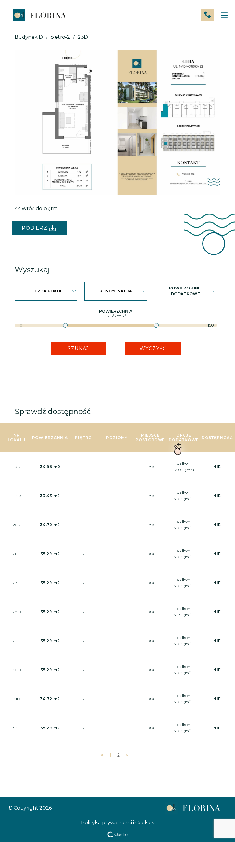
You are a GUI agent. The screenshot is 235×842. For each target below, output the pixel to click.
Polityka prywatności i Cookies (117, 823)
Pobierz (34, 228)
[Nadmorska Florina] (39, 15)
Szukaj (78, 348)
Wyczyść (153, 348)
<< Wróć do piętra (36, 208)
